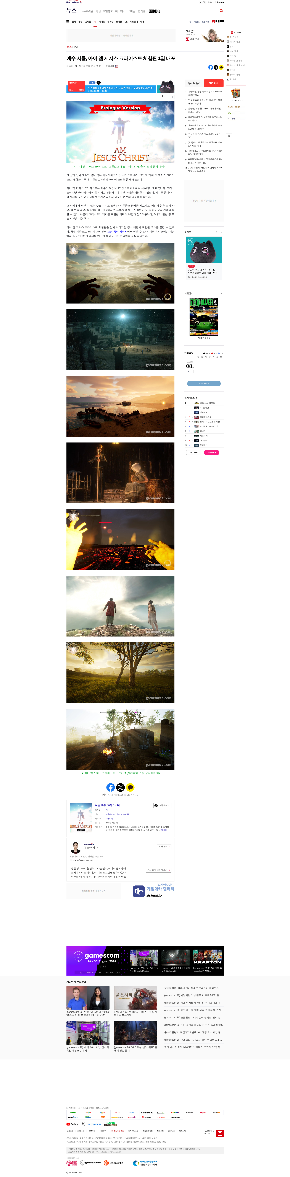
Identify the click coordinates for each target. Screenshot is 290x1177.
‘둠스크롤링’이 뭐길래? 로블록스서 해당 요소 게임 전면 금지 (194, 1032)
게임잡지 (188, 293)
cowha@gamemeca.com (82, 860)
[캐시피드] (161, 1117)
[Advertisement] (54, 47)
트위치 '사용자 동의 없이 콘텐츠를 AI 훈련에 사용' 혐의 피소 (205, 161)
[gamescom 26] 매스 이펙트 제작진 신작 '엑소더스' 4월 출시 (194, 1002)
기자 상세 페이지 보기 (157, 870)
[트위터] (84, 1124)
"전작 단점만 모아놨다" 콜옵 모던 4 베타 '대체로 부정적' (205, 102)
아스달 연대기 (236, 60)
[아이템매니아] (88, 1117)
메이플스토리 (206, 417)
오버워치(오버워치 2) (209, 426)
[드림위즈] (217, 1112)
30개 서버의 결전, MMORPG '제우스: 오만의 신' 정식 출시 (194, 1047)
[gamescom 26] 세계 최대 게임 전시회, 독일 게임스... (144, 969)
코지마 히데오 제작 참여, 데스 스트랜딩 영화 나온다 (98, 872)
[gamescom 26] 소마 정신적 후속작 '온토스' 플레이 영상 (193, 1025)
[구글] (88, 1112)
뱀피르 (232, 46)
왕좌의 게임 (235, 42)
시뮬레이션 (110, 814)
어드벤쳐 (125, 814)
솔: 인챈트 (234, 37)
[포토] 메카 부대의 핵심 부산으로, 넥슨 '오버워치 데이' (205, 144)
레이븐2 (233, 56)
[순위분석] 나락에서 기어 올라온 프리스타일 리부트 (191, 988)
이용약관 (103, 1131)
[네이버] (73, 1112)
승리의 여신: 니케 (237, 65)
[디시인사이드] (175, 1117)
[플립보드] (147, 1117)
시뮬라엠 (109, 818)
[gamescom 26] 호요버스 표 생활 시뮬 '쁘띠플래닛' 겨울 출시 (194, 1010)
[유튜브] (74, 1124)
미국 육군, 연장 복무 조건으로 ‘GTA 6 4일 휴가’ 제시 (205, 93)
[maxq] (203, 1112)
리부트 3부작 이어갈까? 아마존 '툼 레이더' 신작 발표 (98, 876)
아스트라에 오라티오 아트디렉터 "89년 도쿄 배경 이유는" (205, 127)
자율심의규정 (148, 1131)
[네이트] (118, 1112)
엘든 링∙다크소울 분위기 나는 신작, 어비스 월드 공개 (98, 868)
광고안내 (92, 1131)
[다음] (103, 1112)
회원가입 (211, 2)
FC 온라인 (204, 407)
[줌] (132, 1112)
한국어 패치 (235, 74)
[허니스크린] (118, 1117)
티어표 (232, 70)
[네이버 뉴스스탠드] (112, 1124)
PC (75, 46)
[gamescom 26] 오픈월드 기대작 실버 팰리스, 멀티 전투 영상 (194, 1017)
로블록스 (204, 445)
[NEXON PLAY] (147, 1112)
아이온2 (203, 440)
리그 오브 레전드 (207, 403)
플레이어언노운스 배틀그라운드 (214, 422)
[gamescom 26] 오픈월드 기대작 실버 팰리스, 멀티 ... (175, 969)
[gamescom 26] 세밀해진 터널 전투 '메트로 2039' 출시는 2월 (194, 995)
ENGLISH (110, 66)
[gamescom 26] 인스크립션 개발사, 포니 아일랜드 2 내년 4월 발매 (194, 1039)
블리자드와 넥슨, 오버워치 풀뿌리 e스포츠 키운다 (206, 119)
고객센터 (160, 1131)
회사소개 (69, 1131)
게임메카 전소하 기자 (75, 66)
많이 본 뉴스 (194, 83)
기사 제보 (163, 846)
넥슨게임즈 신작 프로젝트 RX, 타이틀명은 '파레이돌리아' (205, 152)
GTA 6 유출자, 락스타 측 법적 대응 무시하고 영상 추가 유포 (205, 169)
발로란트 (204, 412)
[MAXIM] (189, 1112)
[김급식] (103, 1117)
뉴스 (69, 46)
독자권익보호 (133, 1131)
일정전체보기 (204, 383)
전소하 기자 (90, 847)
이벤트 (187, 232)
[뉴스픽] (132, 1117)
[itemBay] (175, 1112)
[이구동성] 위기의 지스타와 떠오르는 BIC (204, 136)
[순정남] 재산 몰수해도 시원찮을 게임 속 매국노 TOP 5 (206, 110)
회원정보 (171, 1131)
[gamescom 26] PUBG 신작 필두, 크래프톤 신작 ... (207, 969)
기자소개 (182, 1131)
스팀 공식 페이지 (117, 231)
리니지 (203, 431)
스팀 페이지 (164, 805)
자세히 (164, 830)
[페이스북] (95, 1124)
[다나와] (161, 1112)
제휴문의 (80, 1131)
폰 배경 (233, 79)
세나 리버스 (235, 51)
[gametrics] (73, 1117)
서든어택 (204, 436)
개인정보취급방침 (117, 1131)
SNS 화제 (214, 83)
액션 (118, 814)
